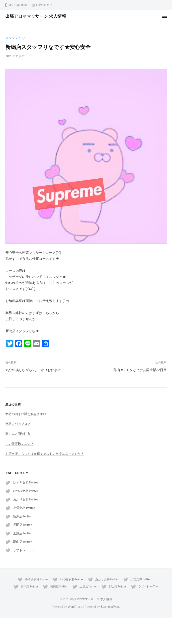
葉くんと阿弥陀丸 (17, 434)
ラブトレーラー (24, 550)
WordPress (75, 606)
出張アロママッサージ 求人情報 (35, 16)
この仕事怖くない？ (19, 443)
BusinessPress (110, 606)
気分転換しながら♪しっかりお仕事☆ (33, 370)
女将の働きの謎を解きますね (25, 414)
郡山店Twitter (22, 542)
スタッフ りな (15, 37)
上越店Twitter (22, 533)
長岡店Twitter (22, 525)
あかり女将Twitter (25, 499)
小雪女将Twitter (24, 508)
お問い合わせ (44, 4)
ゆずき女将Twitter (25, 482)
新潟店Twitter (22, 516)
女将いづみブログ (17, 424)
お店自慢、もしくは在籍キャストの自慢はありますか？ (44, 453)
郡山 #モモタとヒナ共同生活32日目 (140, 370)
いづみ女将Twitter (25, 491)
